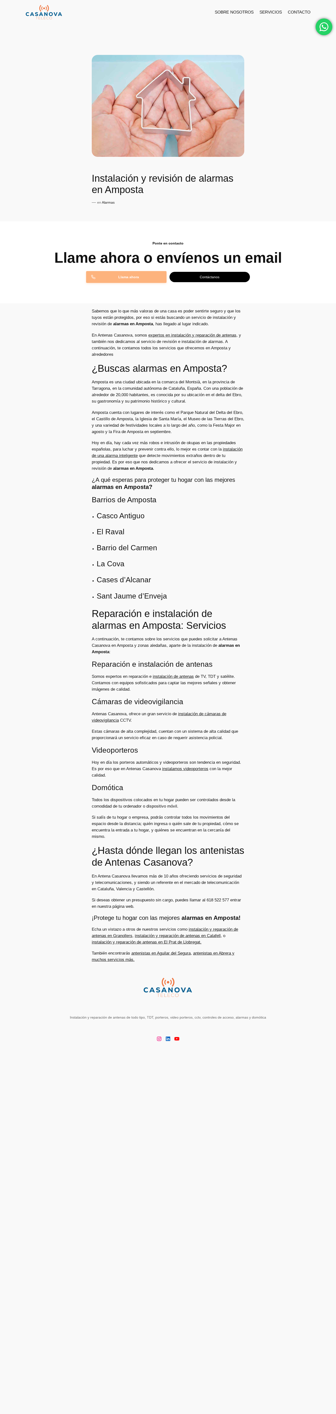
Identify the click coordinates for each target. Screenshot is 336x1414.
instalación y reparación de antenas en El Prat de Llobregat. (146, 942)
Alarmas (108, 202)
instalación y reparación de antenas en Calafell (178, 935)
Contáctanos (209, 277)
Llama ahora (128, 277)
